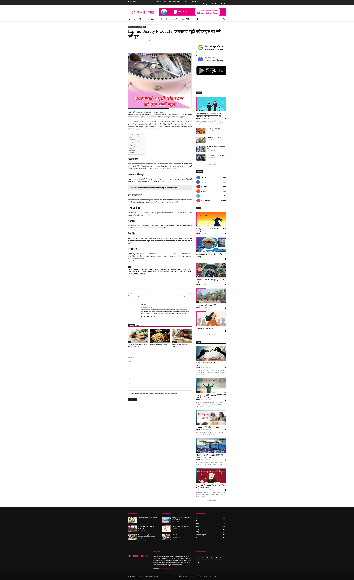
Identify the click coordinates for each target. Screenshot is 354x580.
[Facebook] (203, 4)
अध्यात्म (147, 19)
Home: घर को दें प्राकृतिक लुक (214, 137)
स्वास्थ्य (135, 19)
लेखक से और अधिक (140, 325)
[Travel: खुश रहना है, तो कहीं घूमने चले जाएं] (201, 149)
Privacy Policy (187, 1)
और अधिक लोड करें (211, 164)
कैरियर (140, 19)
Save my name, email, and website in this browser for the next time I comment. (153, 393)
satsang (130, 273)
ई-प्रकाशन (157, 1)
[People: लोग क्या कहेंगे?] (211, 318)
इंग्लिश (165, 1)
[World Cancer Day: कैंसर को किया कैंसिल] (211, 353)
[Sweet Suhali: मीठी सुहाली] (201, 131)
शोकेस (144, 26)
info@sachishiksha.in (167, 569)
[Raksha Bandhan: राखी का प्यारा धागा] (132, 520)
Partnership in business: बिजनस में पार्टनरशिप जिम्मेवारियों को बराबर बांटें (209, 115)
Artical (142, 267)
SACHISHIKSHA (187, 271)
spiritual (136, 273)
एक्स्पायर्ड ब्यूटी (142, 273)
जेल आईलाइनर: (134, 144)
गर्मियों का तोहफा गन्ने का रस (185, 296)
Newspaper (136, 271)
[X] (221, 4)
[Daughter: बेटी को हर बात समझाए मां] (211, 417)
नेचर (158, 19)
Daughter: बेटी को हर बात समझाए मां (209, 427)
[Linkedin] (209, 4)
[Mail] (212, 4)
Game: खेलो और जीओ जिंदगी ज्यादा (180, 526)
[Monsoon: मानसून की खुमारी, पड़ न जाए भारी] (211, 270)
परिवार (198, 424)
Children (162, 267)
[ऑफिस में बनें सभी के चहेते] (166, 537)
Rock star (160, 271)
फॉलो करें (224, 182)
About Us (179, 1)
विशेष (198, 225)
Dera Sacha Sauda (176, 267)
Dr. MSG (185, 267)
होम (128, 24)
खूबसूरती (132, 24)
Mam (189, 269)
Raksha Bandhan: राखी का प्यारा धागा (147, 517)
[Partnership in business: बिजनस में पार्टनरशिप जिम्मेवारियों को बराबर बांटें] (211, 104)
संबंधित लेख (131, 325)
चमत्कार (129, 342)
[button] (224, 19)
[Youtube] (224, 4)
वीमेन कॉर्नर (140, 26)
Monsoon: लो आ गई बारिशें (206, 305)
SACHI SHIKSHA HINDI (176, 271)
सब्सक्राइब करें (223, 200)
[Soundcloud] (218, 4)
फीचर (198, 325)
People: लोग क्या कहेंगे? (205, 328)
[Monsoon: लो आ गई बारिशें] (211, 295)
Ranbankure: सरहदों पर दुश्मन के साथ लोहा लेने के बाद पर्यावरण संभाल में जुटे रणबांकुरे (147, 536)
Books (152, 267)
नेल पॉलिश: (132, 150)
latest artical (137, 269)
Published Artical (152, 271)
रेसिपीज (188, 19)
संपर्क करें (169, 1)
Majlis (184, 269)
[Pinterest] (215, 4)
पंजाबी (161, 1)
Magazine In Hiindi (164, 269)
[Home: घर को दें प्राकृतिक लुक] (201, 140)
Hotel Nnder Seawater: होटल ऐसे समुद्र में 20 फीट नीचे (209, 456)
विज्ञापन (174, 1)
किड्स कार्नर (164, 19)
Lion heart (144, 269)
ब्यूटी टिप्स (138, 24)
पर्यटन (182, 19)
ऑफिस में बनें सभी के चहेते (178, 535)
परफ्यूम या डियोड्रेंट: (135, 142)
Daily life (168, 267)
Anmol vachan (135, 267)
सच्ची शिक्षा (131, 40)
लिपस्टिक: (132, 152)
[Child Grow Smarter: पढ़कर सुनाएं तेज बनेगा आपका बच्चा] (182, 336)
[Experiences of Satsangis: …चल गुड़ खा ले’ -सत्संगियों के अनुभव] (138, 336)
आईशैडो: (132, 148)
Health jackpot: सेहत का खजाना (136, 296)
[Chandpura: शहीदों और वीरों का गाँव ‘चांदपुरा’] (211, 244)
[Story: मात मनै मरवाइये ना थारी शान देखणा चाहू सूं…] (211, 219)
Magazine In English (153, 269)
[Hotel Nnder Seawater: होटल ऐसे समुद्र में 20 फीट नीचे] (211, 445)
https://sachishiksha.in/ (146, 307)
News (130, 271)
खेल (193, 19)
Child (157, 267)
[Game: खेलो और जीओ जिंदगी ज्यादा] (166, 528)
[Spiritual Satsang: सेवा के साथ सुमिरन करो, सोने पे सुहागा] (211, 475)
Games (130, 269)
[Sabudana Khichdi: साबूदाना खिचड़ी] (160, 336)
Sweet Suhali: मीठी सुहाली (213, 129)
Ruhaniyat (166, 271)
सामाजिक (176, 19)
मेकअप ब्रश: (133, 140)
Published (143, 271)
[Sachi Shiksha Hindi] (138, 555)
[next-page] (132, 350)
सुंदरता (152, 19)
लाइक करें (224, 177)
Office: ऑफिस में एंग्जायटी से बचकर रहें (216, 155)
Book (147, 267)
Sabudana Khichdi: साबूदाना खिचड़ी (158, 344)
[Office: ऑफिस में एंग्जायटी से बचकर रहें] (201, 157)
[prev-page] (129, 350)
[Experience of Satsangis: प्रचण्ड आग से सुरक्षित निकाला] (211, 385)
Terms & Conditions (196, 1)
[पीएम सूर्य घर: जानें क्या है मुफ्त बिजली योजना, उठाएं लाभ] (166, 520)
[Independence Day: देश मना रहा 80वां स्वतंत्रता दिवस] (132, 528)
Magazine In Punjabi (176, 269)
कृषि (171, 19)
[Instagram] (206, 4)
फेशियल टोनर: (133, 146)
